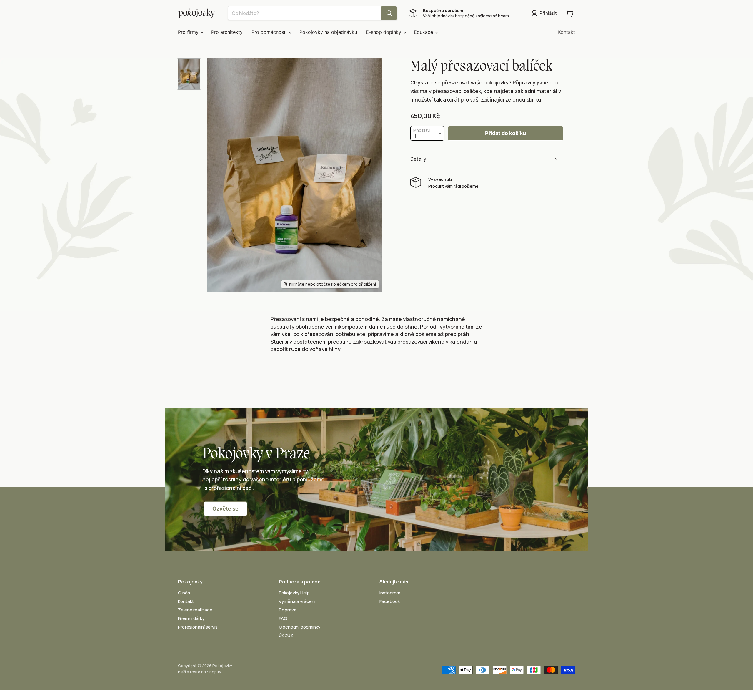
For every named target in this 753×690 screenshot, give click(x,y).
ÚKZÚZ (286, 635)
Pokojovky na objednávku (328, 32)
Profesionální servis (198, 627)
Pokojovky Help (294, 593)
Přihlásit (548, 13)
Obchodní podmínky (299, 627)
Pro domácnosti (269, 32)
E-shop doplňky (384, 32)
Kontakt (566, 32)
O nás (184, 593)
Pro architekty (227, 32)
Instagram (389, 593)
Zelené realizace (195, 610)
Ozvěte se (225, 509)
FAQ (283, 618)
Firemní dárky (191, 618)
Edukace (424, 32)
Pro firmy (189, 32)
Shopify (214, 671)
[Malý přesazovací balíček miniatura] (189, 74)
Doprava (287, 610)
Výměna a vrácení (297, 601)
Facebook (389, 601)
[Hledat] (389, 13)
